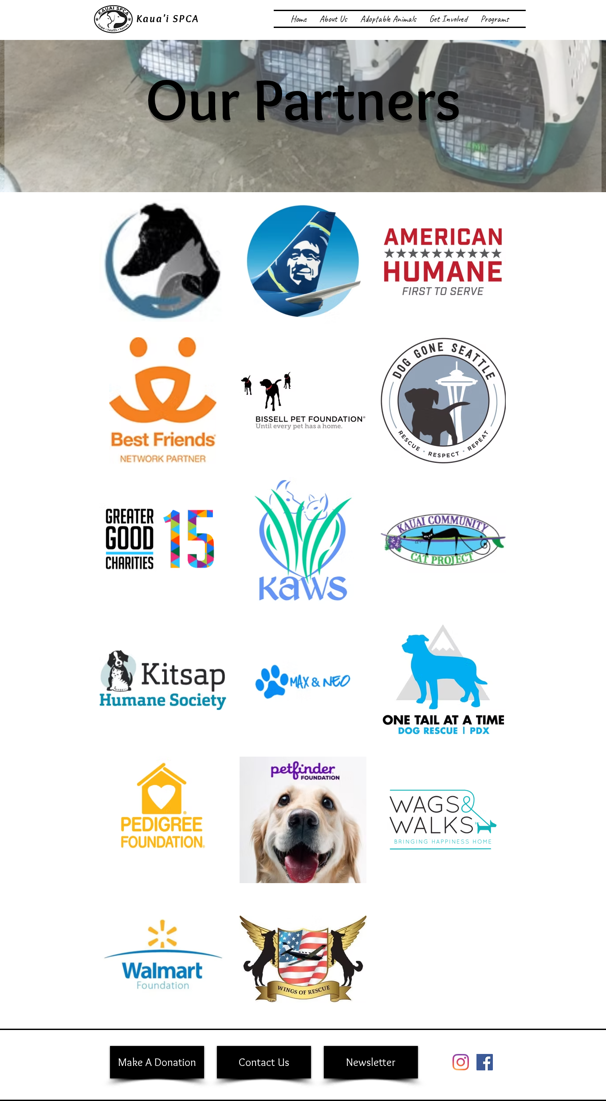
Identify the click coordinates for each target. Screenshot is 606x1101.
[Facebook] (484, 1062)
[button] (333, 19)
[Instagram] (461, 1062)
